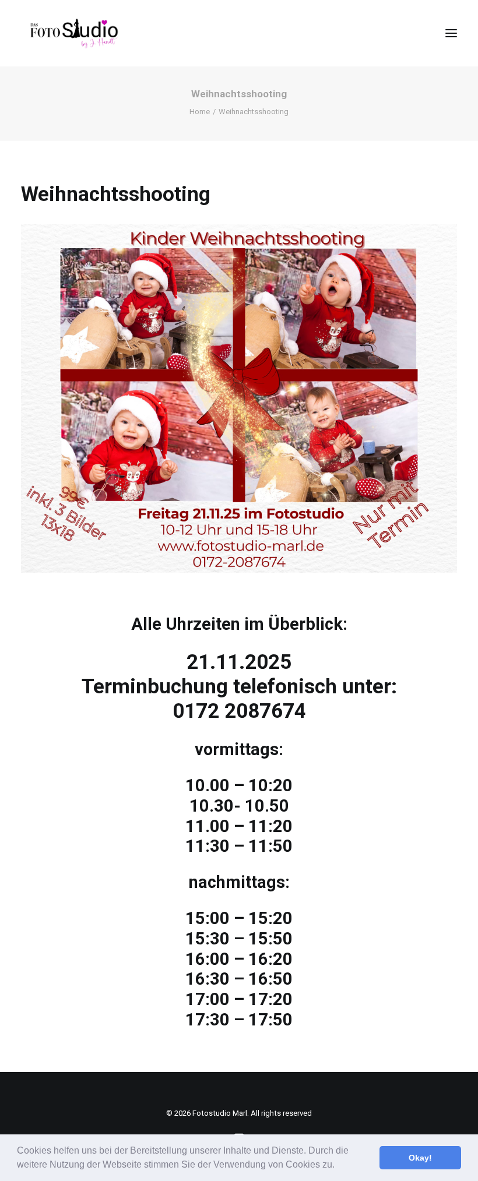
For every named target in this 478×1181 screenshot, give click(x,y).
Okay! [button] (420, 1157)
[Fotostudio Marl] (74, 33)
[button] (338, 1166)
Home (199, 111)
